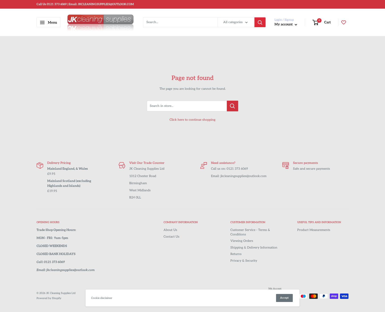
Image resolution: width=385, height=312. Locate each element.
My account (284, 24)
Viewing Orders (241, 241)
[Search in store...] (232, 106)
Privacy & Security (243, 261)
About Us (170, 230)
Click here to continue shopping (192, 120)
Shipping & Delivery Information (253, 247)
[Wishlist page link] (343, 22)
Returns (236, 254)
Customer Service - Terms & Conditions (250, 232)
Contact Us (171, 237)
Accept (284, 298)
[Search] (260, 22)
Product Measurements (313, 230)
